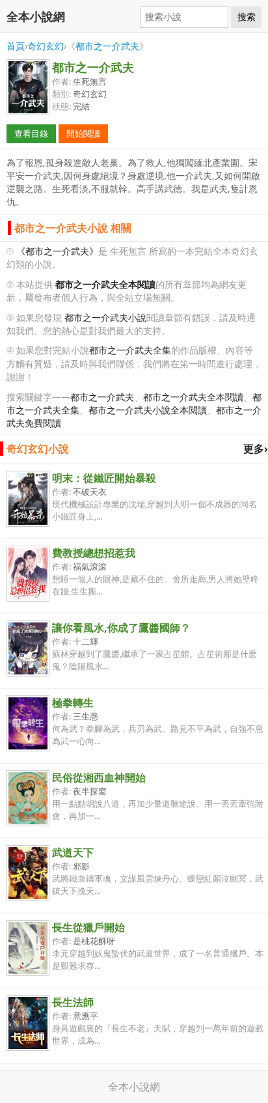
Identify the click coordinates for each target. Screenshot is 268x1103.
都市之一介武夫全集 (130, 350)
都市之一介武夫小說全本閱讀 (147, 410)
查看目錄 (31, 133)
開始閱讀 (83, 133)
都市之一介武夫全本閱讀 (193, 397)
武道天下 (73, 852)
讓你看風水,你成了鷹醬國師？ (121, 628)
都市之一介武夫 (107, 46)
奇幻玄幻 (45, 46)
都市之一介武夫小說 (105, 317)
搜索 (246, 17)
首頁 (16, 46)
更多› (255, 448)
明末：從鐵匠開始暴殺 (104, 478)
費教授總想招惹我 (93, 553)
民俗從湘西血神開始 (99, 777)
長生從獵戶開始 (88, 927)
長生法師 (73, 1002)
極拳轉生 (73, 702)
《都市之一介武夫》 (57, 251)
